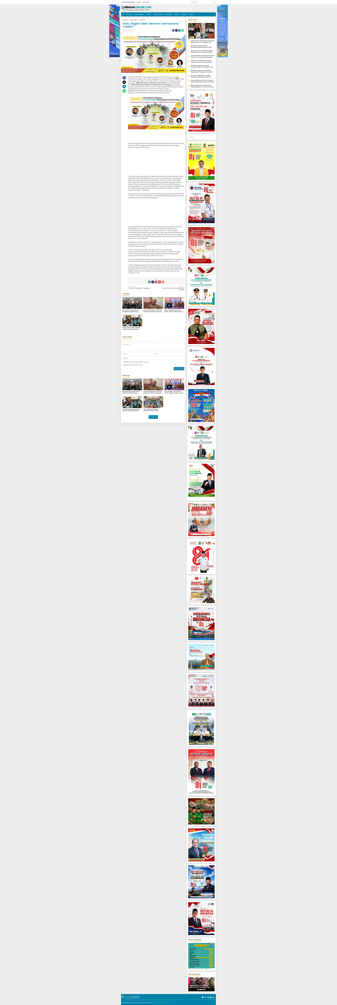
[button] (214, 2)
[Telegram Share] (179, 30)
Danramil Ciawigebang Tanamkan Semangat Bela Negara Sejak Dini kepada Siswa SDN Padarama (201, 76)
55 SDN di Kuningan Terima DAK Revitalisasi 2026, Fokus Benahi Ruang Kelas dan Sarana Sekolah (153, 310)
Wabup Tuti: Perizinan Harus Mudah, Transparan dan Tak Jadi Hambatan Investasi (201, 61)
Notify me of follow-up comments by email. (136, 362)
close (118, 5)
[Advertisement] (156, 136)
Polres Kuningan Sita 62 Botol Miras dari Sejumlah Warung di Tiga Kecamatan (202, 56)
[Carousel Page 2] (200, 989)
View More (153, 417)
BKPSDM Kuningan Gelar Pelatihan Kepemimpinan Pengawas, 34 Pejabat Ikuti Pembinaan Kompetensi (202, 71)
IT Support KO (149, 1002)
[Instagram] (156, 282)
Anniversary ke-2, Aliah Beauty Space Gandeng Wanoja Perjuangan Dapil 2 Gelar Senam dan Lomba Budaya (202, 51)
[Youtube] (159, 282)
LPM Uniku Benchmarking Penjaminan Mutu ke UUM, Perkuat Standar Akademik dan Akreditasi (152, 409)
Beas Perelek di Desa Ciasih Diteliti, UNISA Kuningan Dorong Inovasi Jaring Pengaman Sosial (174, 310)
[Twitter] (152, 282)
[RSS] (163, 282)
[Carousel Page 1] (198, 989)
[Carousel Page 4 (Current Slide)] (204, 989)
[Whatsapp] (182, 30)
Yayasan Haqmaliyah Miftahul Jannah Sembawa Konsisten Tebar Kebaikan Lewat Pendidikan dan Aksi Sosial (132, 328)
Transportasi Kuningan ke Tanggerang (139, 287)
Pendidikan (125, 31)
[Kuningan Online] (136, 8)
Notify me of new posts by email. (133, 365)
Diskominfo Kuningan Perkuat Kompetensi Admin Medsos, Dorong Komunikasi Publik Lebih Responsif (131, 310)
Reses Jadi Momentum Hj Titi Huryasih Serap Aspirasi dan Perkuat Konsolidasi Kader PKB (202, 81)
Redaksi (157, 1002)
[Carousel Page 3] (202, 989)
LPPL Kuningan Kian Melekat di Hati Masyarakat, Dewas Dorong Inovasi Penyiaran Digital (201, 986)
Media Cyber (164, 1002)
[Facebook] (149, 282)
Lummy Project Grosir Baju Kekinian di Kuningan (173, 288)
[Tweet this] (176, 30)
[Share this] (173, 30)
